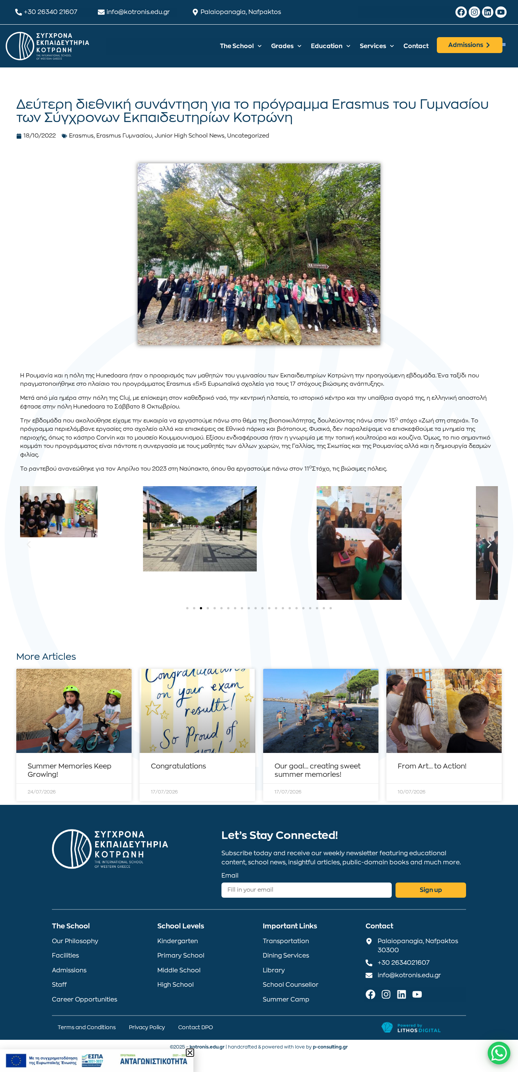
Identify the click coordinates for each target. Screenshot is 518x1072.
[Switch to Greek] (502, 44)
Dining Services (286, 956)
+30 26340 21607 (50, 12)
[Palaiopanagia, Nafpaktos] (195, 12)
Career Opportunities (84, 1000)
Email (230, 876)
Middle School (179, 970)
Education (326, 46)
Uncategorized (248, 136)
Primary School (180, 956)
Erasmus (81, 136)
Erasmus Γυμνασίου (124, 136)
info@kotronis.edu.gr (138, 12)
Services (373, 46)
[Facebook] (461, 12)
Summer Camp (286, 1000)
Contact (416, 46)
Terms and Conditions (87, 1027)
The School (237, 46)
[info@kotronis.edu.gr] (101, 12)
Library (274, 970)
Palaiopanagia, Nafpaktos (241, 12)
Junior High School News (189, 136)
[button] (28, 544)
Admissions (69, 970)
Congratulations (178, 766)
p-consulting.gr (330, 1047)
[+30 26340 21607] (18, 12)
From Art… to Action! (432, 766)
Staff (59, 985)
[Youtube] (501, 12)
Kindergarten (177, 941)
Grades (282, 46)
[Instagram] (474, 12)
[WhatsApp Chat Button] (499, 1053)
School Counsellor (291, 985)
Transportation (286, 941)
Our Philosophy (75, 941)
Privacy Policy (147, 1027)
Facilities (65, 956)
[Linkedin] (487, 12)
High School (175, 985)
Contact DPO (195, 1027)
